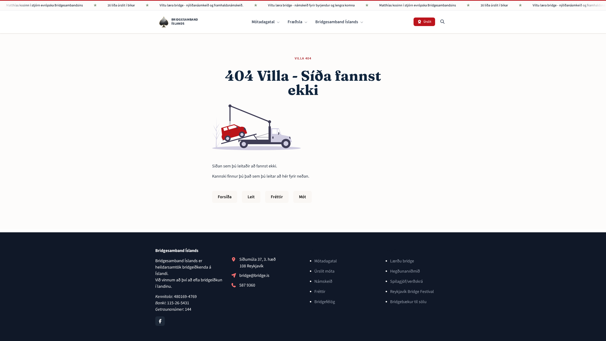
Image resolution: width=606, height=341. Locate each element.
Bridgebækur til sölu (408, 302)
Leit (251, 197)
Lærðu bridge (402, 261)
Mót (302, 197)
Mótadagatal (264, 22)
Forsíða (225, 197)
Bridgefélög (324, 302)
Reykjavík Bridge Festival (412, 292)
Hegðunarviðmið (405, 271)
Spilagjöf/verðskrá (406, 281)
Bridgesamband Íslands (337, 22)
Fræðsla (295, 22)
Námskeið (323, 281)
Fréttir (277, 197)
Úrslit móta (324, 271)
